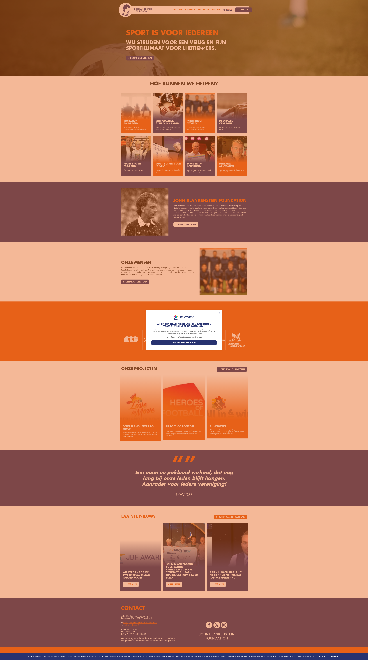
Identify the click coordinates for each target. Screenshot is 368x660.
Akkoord (322, 656)
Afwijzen (334, 656)
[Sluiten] (219, 313)
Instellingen (311, 656)
